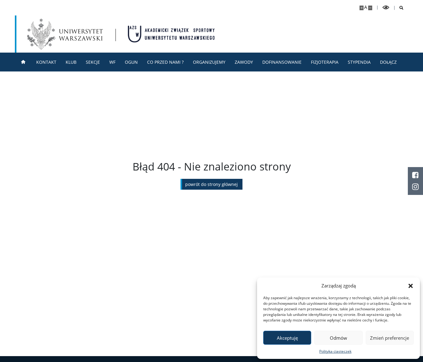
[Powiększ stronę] (362, 8)
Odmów (338, 338)
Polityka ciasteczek (335, 351)
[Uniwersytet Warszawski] (65, 34)
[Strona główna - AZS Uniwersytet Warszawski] (171, 34)
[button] (411, 285)
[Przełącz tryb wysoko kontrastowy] (386, 8)
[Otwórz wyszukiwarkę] (399, 8)
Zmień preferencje (389, 338)
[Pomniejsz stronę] (370, 8)
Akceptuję (287, 338)
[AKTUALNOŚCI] (23, 62)
